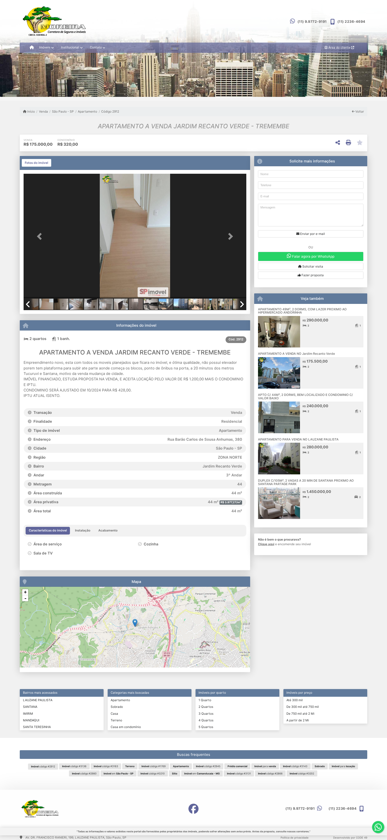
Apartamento (87, 111)
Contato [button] (96, 47)
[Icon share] (193, 809)
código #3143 (295, 766)
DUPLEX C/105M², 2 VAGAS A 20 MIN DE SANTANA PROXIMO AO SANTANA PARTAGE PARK (306, 482)
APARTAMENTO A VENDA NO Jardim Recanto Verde (296, 354)
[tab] (36, 163)
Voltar (359, 111)
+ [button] (25, 592)
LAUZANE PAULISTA (37, 700)
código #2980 (84, 773)
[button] (40, 236)
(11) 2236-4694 (351, 22)
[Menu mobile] (32, 47)
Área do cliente (339, 47)
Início (30, 111)
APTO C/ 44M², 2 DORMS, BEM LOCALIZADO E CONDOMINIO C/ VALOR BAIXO (305, 396)
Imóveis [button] (44, 47)
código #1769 (153, 766)
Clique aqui (266, 544)
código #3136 (74, 766)
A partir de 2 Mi (297, 720)
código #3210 (152, 773)
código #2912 (43, 766)
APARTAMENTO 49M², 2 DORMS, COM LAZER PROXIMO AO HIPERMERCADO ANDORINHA (302, 311)
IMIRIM (28, 714)
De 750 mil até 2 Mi (300, 714)
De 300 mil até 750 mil (302, 707)
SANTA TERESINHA (37, 727)
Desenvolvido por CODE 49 (350, 837)
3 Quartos (206, 714)
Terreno (116, 720)
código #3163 (106, 766)
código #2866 (270, 773)
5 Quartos (206, 727)
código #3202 (302, 773)
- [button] (25, 598)
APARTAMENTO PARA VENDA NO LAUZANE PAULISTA (298, 439)
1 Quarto (205, 700)
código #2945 (208, 766)
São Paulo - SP (63, 111)
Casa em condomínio (126, 727)
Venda (43, 111)
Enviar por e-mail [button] (312, 234)
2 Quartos (206, 707)
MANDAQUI (31, 720)
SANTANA (30, 707)
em (118, 773)
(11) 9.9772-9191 (312, 22)
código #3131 (239, 773)
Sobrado (117, 707)
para (265, 766)
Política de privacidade (295, 837)
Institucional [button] (70, 47)
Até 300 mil (294, 700)
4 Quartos (206, 720)
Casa (114, 714)
